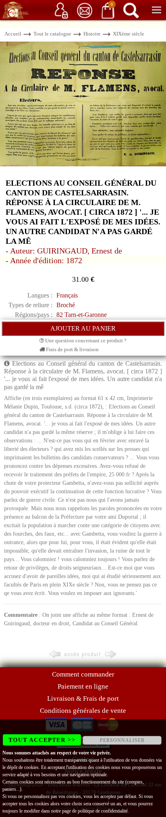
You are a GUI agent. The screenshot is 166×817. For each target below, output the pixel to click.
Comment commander (83, 674)
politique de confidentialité (103, 811)
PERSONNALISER (122, 740)
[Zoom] (83, 104)
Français (67, 295)
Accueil (12, 34)
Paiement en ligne (83, 686)
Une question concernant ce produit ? (85, 340)
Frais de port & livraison (72, 349)
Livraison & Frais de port (83, 698)
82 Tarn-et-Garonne (81, 314)
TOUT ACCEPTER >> (42, 740)
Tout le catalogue (52, 34)
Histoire (92, 34)
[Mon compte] (61, 10)
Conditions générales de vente (83, 710)
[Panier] (108, 10)
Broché (65, 305)
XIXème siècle (128, 34)
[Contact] (85, 10)
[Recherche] (131, 10)
